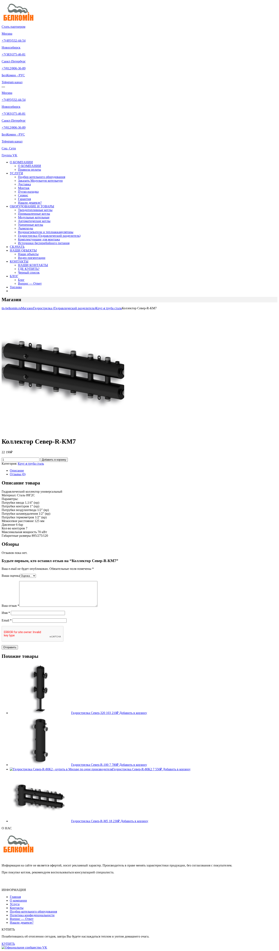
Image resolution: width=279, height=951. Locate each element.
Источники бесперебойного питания (43, 243)
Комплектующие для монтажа (39, 239)
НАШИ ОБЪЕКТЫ (23, 250)
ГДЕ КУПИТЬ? (28, 269)
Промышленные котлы (34, 213)
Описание (17, 470)
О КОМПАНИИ (21, 162)
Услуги (15, 904)
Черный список (29, 272)
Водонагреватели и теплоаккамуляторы (45, 232)
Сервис (23, 195)
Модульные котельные (33, 217)
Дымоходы (25, 228)
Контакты (16, 908)
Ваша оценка (11, 575)
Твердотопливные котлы (35, 210)
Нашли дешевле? (30, 202)
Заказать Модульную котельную (40, 180)
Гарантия (24, 199)
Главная (15, 897)
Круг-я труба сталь (31, 463)
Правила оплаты (29, 169)
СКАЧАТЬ (17, 246)
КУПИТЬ (8, 943)
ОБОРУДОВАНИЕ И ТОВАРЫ (32, 206)
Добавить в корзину (54, 459)
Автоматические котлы (34, 221)
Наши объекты (28, 254)
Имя (6, 613)
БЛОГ (14, 276)
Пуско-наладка (28, 191)
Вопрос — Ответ (30, 283)
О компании (18, 900)
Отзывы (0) (18, 474)
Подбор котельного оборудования (41, 177)
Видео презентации (31, 257)
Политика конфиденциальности (32, 915)
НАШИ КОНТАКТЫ (33, 265)
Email (7, 620)
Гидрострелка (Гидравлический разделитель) (49, 235)
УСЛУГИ (16, 173)
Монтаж (23, 188)
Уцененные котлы (30, 224)
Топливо (16, 287)
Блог (21, 280)
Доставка (24, 184)
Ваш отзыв (10, 605)
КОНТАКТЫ (19, 261)
